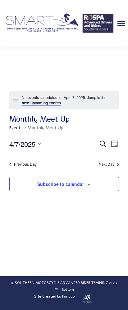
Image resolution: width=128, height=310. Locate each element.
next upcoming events (41, 103)
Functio (68, 296)
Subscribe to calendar (60, 184)
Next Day (106, 164)
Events (16, 128)
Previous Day (25, 164)
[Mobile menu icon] (121, 23)
